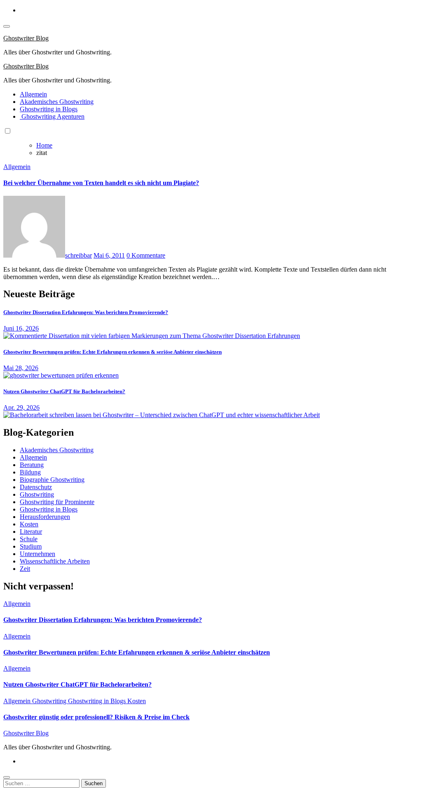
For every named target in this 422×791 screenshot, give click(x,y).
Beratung (32, 464)
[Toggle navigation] (6, 26)
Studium (31, 546)
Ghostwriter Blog (26, 38)
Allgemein (33, 94)
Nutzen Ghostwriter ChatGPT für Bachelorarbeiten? (64, 391)
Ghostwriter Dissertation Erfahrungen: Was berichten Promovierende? (85, 312)
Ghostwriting (37, 494)
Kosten (29, 524)
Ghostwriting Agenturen (52, 116)
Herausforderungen (45, 516)
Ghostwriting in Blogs (48, 109)
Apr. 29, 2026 (21, 407)
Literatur (31, 531)
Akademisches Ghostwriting (57, 101)
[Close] (6, 777)
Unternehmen (37, 553)
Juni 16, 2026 (21, 328)
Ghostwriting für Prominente (57, 501)
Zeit (25, 568)
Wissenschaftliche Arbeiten (55, 561)
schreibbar (78, 255)
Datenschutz (36, 487)
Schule (29, 538)
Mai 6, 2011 (109, 255)
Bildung (30, 472)
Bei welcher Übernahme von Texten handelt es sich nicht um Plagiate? (101, 182)
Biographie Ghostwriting (52, 479)
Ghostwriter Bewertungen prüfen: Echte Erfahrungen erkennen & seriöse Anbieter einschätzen (112, 352)
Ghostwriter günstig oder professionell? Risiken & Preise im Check (96, 717)
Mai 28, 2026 (20, 367)
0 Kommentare (146, 255)
